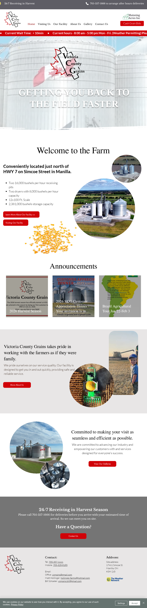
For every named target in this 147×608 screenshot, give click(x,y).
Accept (134, 603)
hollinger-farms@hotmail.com (75, 578)
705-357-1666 (98, 3)
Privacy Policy (17, 604)
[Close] (143, 603)
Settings (121, 603)
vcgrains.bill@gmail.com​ (70, 581)
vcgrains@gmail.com (62, 574)
